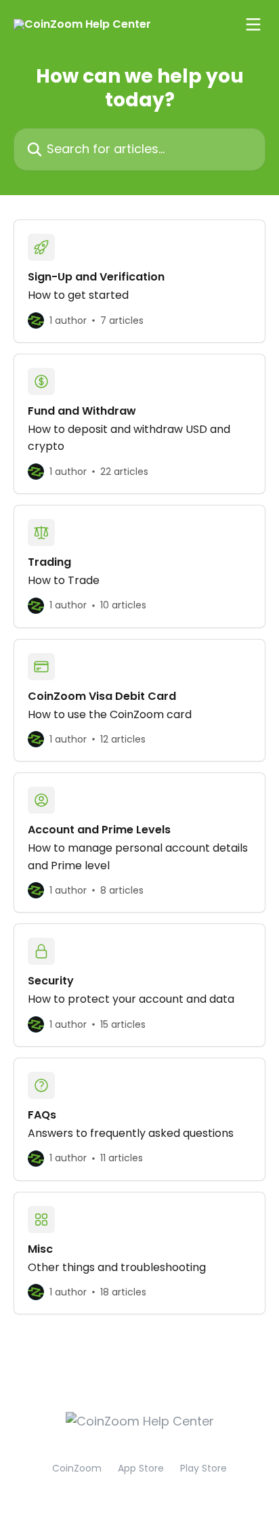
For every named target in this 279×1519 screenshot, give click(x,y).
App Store (141, 1468)
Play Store (203, 1468)
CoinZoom (77, 1468)
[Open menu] (253, 24)
